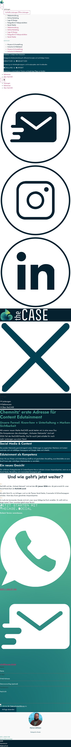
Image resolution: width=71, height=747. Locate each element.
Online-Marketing (13, 18)
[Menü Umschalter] (2, 6)
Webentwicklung (12, 15)
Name (2, 667)
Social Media (11, 25)
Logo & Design (12, 20)
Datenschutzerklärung (17, 706)
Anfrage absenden (8, 709)
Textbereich (4, 687)
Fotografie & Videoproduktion (17, 23)
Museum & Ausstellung (15, 44)
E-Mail (2, 674)
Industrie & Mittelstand (14, 47)
